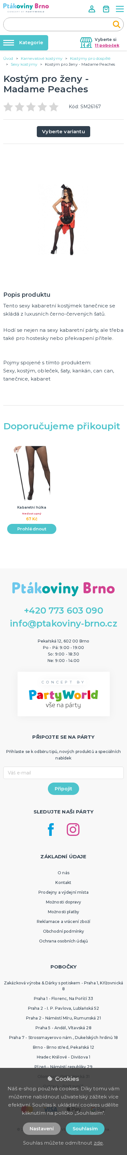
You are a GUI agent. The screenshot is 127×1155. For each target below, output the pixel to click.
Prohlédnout (32, 528)
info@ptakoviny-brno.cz (63, 623)
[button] (92, 9)
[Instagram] (73, 829)
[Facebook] (51, 829)
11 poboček (107, 45)
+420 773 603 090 (63, 610)
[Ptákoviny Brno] (26, 7)
